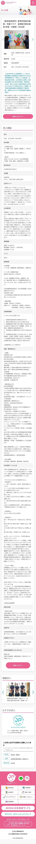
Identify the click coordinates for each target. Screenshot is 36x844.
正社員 (13, 763)
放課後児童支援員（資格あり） (20, 759)
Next (33, 39)
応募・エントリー (18, 116)
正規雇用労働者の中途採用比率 (19, 834)
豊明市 (18, 755)
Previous (3, 39)
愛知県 (13, 755)
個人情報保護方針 (19, 831)
